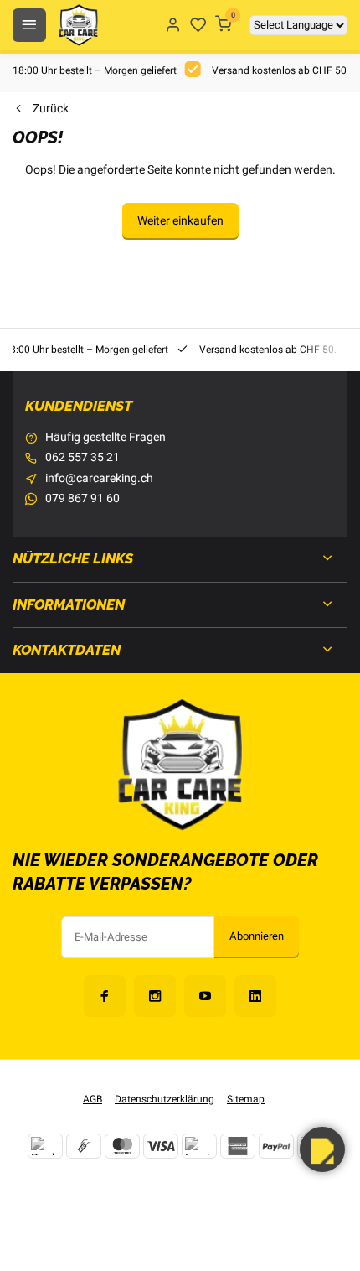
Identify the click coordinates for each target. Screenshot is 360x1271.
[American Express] (237, 1146)
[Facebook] (105, 996)
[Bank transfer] (45, 1146)
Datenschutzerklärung (164, 1099)
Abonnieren (256, 936)
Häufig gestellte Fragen (105, 437)
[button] (322, 1149)
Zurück (51, 109)
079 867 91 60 (82, 498)
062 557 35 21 (82, 457)
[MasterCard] (122, 1146)
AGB (92, 1099)
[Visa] (160, 1146)
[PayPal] (276, 1146)
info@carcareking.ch (99, 478)
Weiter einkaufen (180, 221)
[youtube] (205, 996)
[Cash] (83, 1146)
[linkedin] (255, 996)
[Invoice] (199, 1146)
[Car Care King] (78, 25)
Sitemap (246, 1099)
